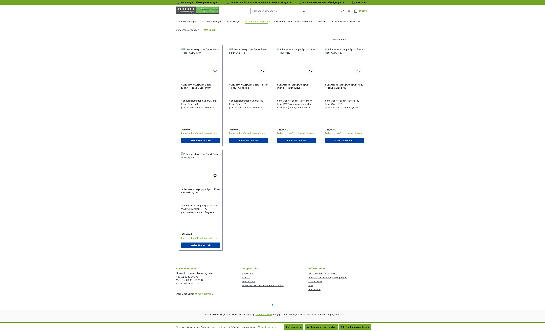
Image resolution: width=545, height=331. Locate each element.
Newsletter (248, 273)
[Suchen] (303, 11)
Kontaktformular (203, 293)
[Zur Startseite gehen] (197, 10)
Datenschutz (315, 281)
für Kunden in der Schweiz (322, 273)
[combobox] (275, 11)
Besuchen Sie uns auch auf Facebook (263, 285)
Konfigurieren (294, 327)
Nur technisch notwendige (321, 327)
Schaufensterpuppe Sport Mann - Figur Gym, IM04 (197, 86)
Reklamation (248, 281)
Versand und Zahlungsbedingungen (327, 277)
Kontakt (246, 277)
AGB (310, 285)
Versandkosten (264, 314)
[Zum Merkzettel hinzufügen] (215, 71)
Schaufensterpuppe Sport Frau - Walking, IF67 (200, 191)
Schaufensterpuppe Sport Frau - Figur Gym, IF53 (344, 86)
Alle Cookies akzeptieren (355, 327)
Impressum (314, 289)
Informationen (317, 268)
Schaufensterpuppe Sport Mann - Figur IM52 (293, 86)
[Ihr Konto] (349, 11)
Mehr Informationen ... (268, 327)
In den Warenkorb (201, 140)
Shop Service (250, 268)
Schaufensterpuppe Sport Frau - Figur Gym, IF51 (248, 86)
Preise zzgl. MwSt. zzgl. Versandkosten (199, 133)
